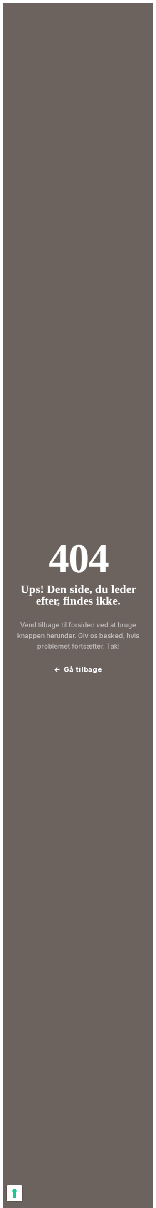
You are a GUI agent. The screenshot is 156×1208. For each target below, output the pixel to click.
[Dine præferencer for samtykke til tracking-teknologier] (14, 1193)
